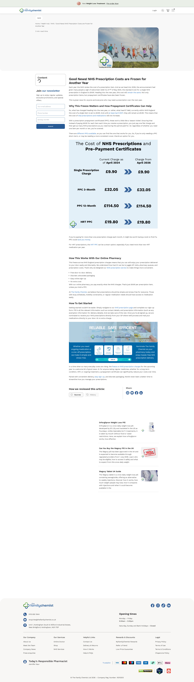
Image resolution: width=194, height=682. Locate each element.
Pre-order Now (112, 3)
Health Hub (45, 24)
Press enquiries (29, 653)
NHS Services (59, 649)
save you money (84, 240)
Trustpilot (106, 663)
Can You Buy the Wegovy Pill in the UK (116, 448)
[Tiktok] (163, 605)
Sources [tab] (77, 395)
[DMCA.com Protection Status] (145, 670)
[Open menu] (173, 10)
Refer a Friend (121, 645)
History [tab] (93, 395)
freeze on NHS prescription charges (126, 366)
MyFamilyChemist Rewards (126, 642)
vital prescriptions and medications (92, 116)
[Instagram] (158, 605)
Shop (56, 645)
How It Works (88, 649)
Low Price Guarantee (124, 649)
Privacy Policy (160, 642)
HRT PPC (94, 245)
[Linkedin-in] (169, 605)
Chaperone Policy (162, 653)
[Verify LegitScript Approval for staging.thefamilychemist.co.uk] (160, 671)
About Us (27, 642)
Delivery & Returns (90, 645)
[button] (127, 393)
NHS (39, 18)
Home (37, 24)
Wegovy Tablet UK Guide (110, 471)
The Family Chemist (79, 292)
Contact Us (87, 642)
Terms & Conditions (163, 649)
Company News (29, 649)
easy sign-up (100, 377)
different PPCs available (86, 133)
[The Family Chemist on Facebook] (152, 605)
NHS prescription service (116, 268)
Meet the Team (29, 645)
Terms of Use (160, 645)
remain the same (134, 92)
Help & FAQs (88, 653)
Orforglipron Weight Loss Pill (112, 422)
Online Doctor (59, 642)
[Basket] (168, 10)
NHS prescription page (124, 308)
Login (154, 10)
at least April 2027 (116, 113)
